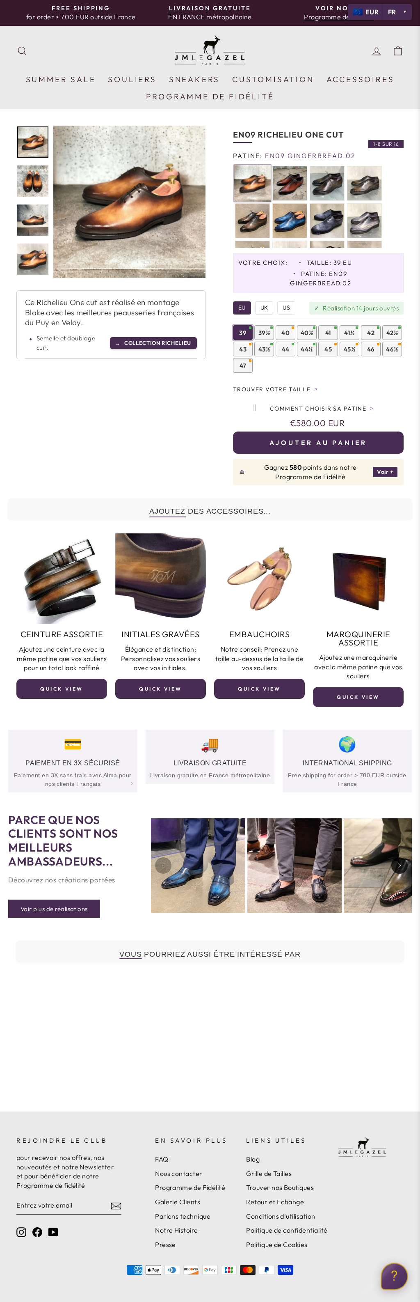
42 (370, 333)
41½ (349, 333)
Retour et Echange (275, 1202)
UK (264, 307)
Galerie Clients (177, 1202)
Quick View (61, 689)
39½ (264, 333)
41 (328, 333)
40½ (307, 333)
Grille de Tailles (269, 1173)
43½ (264, 349)
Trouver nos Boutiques (280, 1187)
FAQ (161, 1159)
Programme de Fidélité (190, 1187)
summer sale (61, 79)
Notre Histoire (176, 1230)
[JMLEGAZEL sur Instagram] (21, 1232)
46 (371, 349)
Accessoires (360, 79)
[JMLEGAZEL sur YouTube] (53, 1232)
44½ (307, 349)
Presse (165, 1244)
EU (242, 307)
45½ (349, 349)
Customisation (273, 79)
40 (285, 333)
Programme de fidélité (210, 96)
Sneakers (194, 79)
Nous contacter (179, 1173)
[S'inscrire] (116, 1205)
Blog (253, 1159)
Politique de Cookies (277, 1244)
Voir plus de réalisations (54, 909)
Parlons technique (182, 1216)
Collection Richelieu (153, 343)
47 (243, 366)
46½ (392, 349)
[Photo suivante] (399, 865)
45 (328, 349)
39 (243, 333)
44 (286, 349)
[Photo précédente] (163, 865)
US (286, 307)
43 (243, 349)
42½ (392, 333)
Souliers (132, 79)
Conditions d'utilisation (280, 1216)
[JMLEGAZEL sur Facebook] (37, 1232)
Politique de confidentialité (286, 1230)
